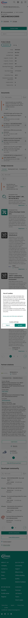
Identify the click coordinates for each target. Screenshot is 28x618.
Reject (8, 325)
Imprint (21, 316)
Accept (20, 325)
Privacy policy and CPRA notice (10, 316)
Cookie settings (14, 322)
